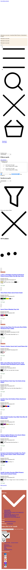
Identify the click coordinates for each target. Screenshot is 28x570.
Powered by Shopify (14, 542)
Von (21, 174)
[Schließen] (1, 271)
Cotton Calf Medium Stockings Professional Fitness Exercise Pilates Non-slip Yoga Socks (12, 275)
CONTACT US (7, 511)
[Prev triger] (1, 45)
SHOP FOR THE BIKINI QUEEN (11, 514)
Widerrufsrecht (6, 544)
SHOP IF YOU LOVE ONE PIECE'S (12, 517)
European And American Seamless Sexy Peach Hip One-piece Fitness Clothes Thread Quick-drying (13, 454)
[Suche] (14, 93)
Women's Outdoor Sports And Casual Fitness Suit (14, 346)
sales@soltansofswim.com (10, 521)
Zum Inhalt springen (5, 1)
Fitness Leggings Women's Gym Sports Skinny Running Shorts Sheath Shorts (13, 435)
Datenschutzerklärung (8, 545)
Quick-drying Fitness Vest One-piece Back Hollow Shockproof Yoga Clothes (14, 327)
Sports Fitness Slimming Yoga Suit (10, 309)
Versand (5, 548)
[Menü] (14, 57)
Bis (10, 174)
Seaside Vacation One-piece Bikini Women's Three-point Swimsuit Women (12, 473)
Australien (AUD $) (5, 533)
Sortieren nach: (4, 153)
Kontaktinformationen (8, 549)
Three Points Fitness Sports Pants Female (12, 292)
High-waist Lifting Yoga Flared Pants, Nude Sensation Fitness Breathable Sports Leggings (13, 363)
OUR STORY (7, 510)
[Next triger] (2, 45)
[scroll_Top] (1, 488)
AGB (5, 547)
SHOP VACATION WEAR (10, 515)
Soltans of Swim (7, 542)
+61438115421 (10, 523)
